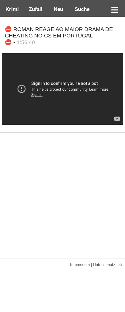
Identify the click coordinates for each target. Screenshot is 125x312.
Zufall (35, 9)
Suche (81, 9)
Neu (58, 9)
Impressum (80, 264)
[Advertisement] (62, 195)
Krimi (10, 9)
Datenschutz (104, 264)
